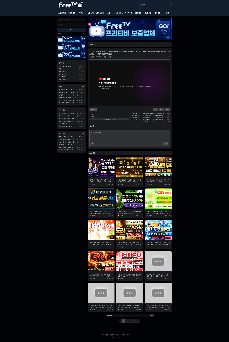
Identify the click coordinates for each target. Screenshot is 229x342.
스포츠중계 (62, 13)
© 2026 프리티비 (114, 337)
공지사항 (157, 13)
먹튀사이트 (129, 13)
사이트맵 (123, 335)
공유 (161, 109)
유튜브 (81, 13)
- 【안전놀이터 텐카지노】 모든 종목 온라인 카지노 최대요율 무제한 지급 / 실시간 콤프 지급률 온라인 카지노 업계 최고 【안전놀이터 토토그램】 (147, 117)
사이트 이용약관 (103, 335)
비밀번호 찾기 (60, 33)
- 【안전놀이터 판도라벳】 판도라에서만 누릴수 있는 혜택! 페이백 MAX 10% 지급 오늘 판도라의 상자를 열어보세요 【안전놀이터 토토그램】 (147, 114)
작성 (165, 144)
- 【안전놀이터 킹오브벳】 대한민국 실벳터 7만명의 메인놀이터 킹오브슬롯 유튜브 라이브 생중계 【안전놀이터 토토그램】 (147, 119)
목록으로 (93, 109)
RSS (128, 335)
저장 (155, 109)
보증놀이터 (100, 13)
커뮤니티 (138, 13)
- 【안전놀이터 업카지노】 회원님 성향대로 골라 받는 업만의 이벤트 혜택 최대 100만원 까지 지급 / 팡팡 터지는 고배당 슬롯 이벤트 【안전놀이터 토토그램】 (147, 115)
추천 (167, 109)
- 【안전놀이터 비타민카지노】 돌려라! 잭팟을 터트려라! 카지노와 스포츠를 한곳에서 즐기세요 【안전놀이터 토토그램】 (147, 121)
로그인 (71, 29)
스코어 (109, 13)
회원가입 (84, 33)
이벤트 (167, 13)
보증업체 (91, 13)
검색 (151, 315)
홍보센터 (148, 13)
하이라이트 (71, 13)
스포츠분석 (119, 13)
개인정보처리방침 (114, 335)
